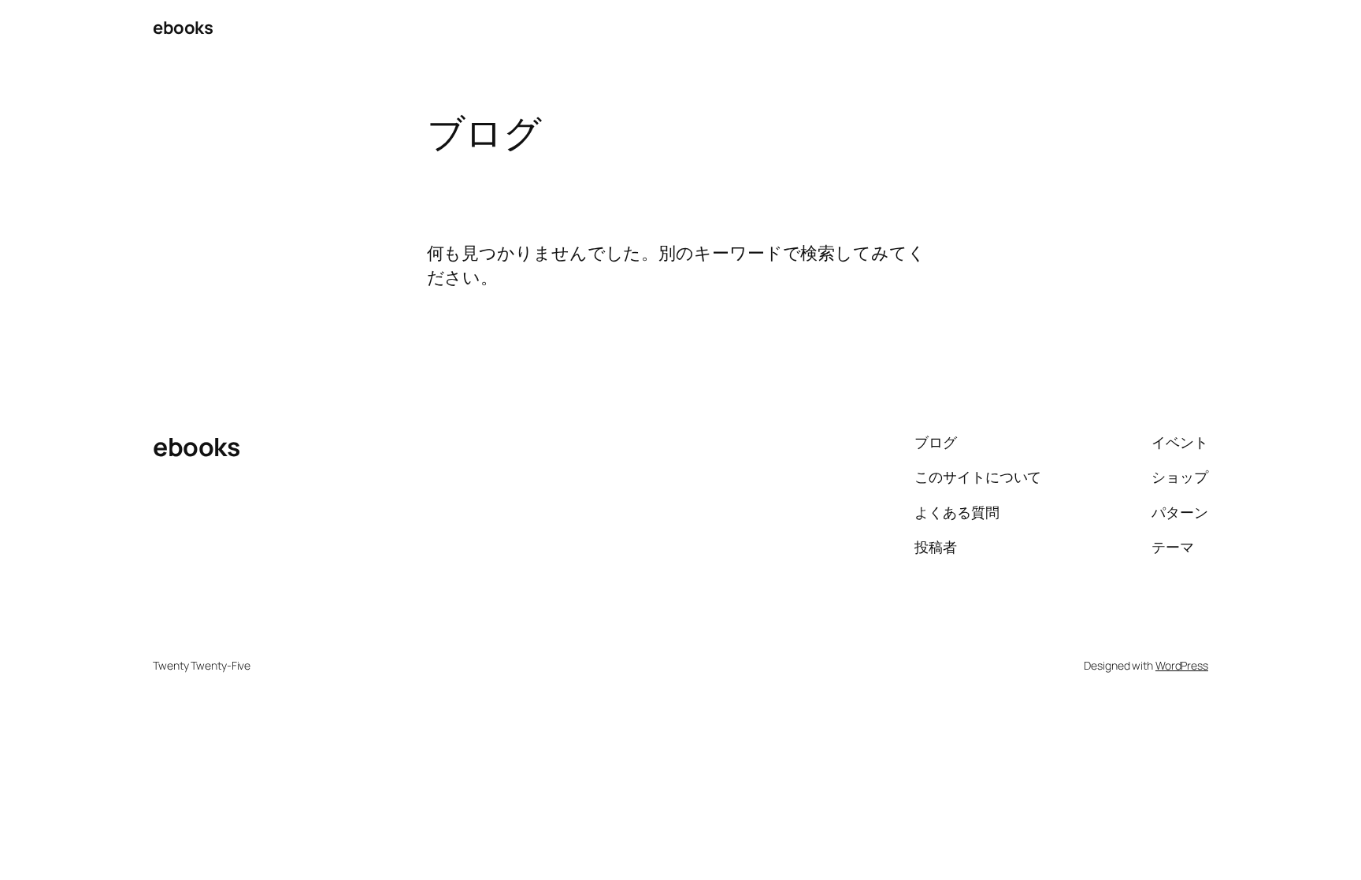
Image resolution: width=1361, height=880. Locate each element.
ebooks (183, 27)
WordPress (1181, 665)
